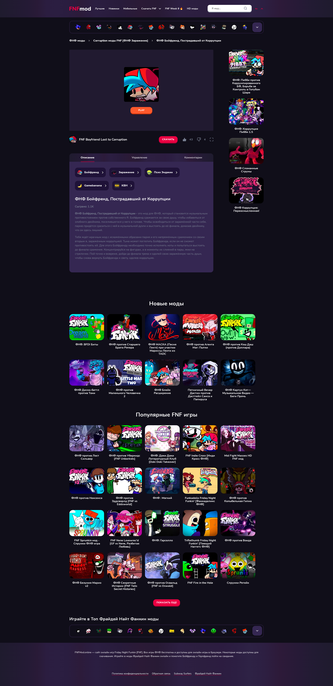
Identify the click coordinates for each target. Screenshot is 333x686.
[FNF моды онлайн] (80, 9)
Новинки (114, 8)
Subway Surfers (182, 673)
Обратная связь (161, 673)
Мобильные (130, 8)
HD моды (192, 8)
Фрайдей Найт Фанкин (208, 673)
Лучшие (100, 8)
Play (141, 110)
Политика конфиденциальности (130, 673)
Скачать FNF (148, 8)
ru (256, 8)
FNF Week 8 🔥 (174, 8)
